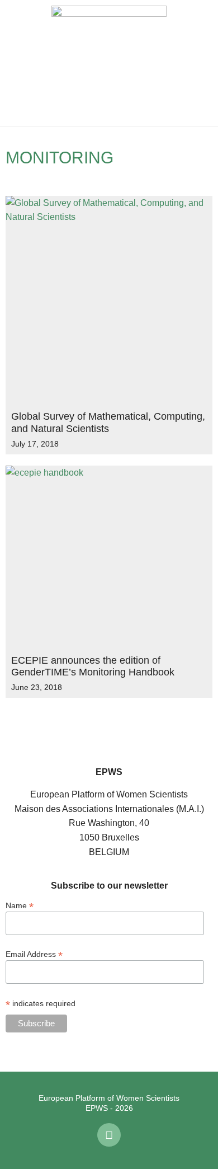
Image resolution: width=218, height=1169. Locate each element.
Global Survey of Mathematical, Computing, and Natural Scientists (108, 422)
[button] (17, 63)
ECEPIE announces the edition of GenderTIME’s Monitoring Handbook (92, 666)
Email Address (34, 954)
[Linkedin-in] (109, 1135)
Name (20, 905)
